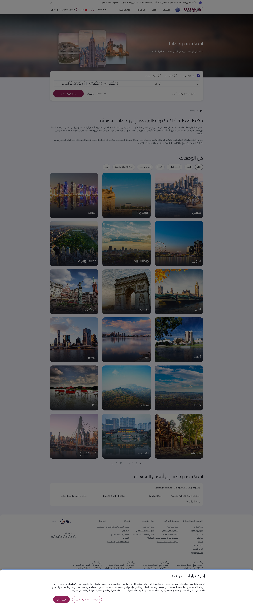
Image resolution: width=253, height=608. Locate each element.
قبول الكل (61, 599)
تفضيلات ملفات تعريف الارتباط (87, 599)
